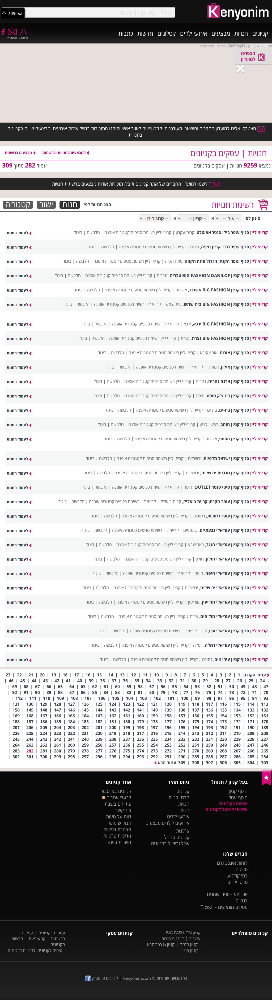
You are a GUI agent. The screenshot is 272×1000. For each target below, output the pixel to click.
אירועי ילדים (193, 33)
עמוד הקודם (255, 675)
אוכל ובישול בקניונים (170, 843)
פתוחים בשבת (118, 804)
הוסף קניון (238, 791)
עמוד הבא (166, 762)
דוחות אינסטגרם (232, 863)
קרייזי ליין (259, 232)
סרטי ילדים (237, 882)
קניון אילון (189, 950)
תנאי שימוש (120, 823)
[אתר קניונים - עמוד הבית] (267, 784)
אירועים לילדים (175, 823)
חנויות (241, 33)
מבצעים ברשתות (19, 152)
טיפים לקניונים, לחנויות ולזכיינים (35, 950)
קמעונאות (37, 939)
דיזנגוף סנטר (173, 939)
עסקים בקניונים (52, 933)
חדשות (145, 33)
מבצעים (220, 33)
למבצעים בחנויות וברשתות (64, 152)
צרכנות (182, 830)
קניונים (260, 33)
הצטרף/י (12, 37)
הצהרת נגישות (117, 829)
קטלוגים (167, 33)
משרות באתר (119, 842)
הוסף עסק (238, 797)
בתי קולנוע (237, 875)
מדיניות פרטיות (117, 835)
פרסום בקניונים (233, 803)
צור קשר (123, 810)
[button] (12, 13)
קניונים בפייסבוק (115, 791)
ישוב (46, 205)
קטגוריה (17, 205)
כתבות (125, 33)
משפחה (259, 45)
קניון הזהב (189, 944)
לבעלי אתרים (118, 797)
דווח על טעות (118, 816)
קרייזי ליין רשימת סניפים (151, 232)
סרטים (242, 869)
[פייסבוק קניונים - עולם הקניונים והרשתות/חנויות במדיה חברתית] (2, 32)
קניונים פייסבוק (104, 978)
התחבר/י (23, 37)
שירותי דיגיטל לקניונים (226, 809)
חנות (69, 205)
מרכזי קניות (178, 797)
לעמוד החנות (18, 232)
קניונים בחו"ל (176, 837)
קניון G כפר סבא (161, 944)
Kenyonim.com (137, 978)
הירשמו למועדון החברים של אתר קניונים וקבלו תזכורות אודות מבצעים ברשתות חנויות (132, 184)
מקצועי (237, 45)
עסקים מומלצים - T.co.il (224, 907)
